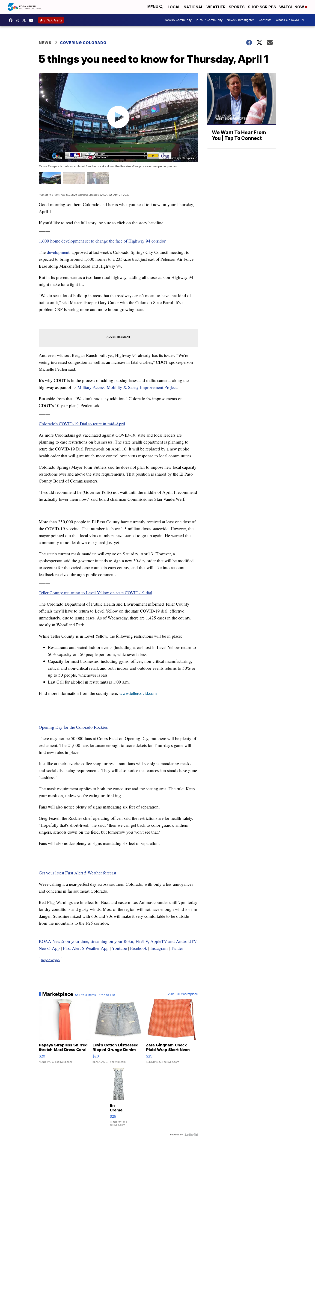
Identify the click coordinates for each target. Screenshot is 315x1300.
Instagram (159, 948)
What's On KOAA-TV (290, 20)
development (58, 252)
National (193, 7)
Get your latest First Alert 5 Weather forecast (77, 873)
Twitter (177, 948)
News (45, 42)
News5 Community (178, 20)
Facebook (138, 948)
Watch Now (292, 7)
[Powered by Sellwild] (191, 1134)
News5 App (49, 948)
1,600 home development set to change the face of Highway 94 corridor (102, 241)
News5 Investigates (241, 20)
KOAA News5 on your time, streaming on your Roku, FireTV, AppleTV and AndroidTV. (118, 941)
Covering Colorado (83, 42)
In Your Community (209, 20)
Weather (216, 7)
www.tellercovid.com (138, 693)
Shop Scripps (262, 7)
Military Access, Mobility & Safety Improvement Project (127, 387)
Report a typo (50, 960)
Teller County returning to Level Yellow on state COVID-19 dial (95, 592)
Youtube (119, 948)
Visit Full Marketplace (183, 994)
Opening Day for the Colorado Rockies (73, 727)
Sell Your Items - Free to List (95, 995)
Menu (153, 7)
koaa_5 (18, 20)
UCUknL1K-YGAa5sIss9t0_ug (32, 20)
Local (174, 7)
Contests (265, 20)
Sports (237, 7)
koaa (25, 20)
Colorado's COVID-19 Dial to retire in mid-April (82, 423)
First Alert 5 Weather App (86, 948)
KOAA (12, 20)
